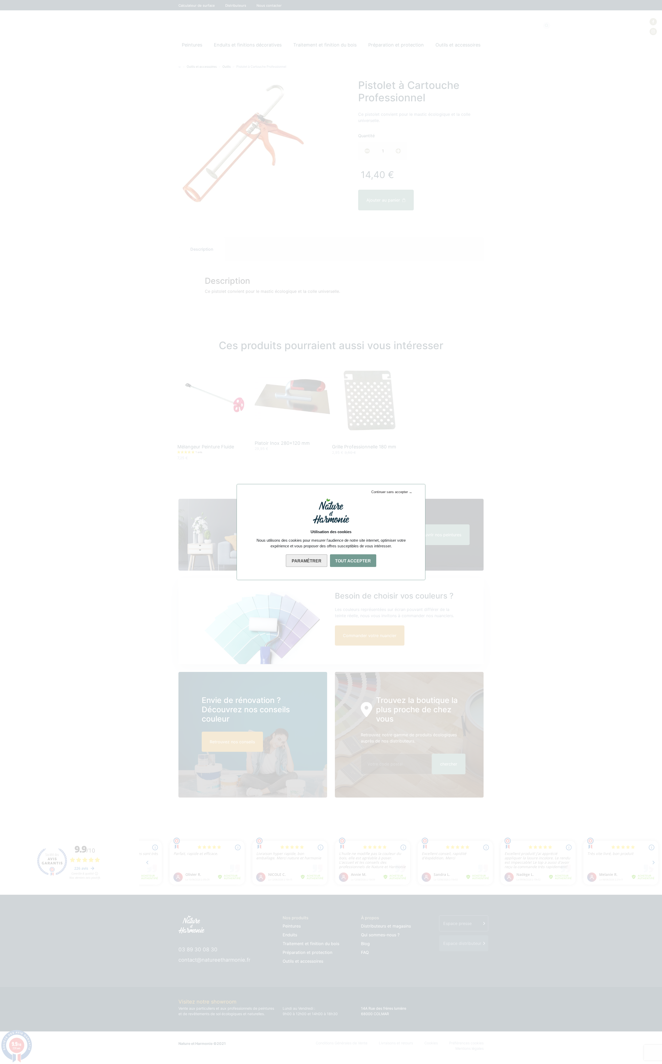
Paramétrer (306, 560)
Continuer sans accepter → (391, 492)
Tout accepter (353, 560)
